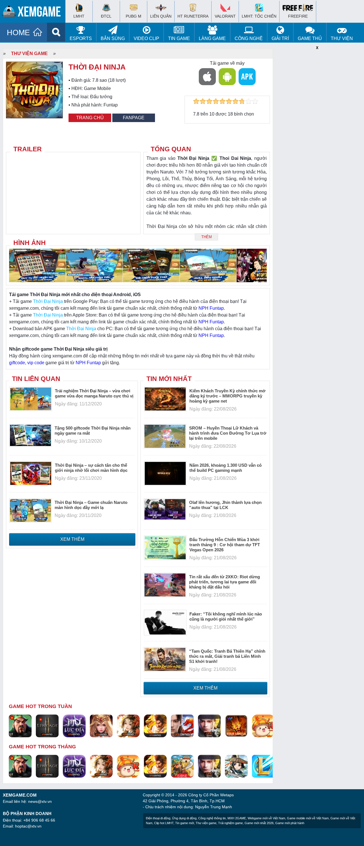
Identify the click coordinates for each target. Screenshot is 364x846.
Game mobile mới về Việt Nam (308, 818)
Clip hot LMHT (163, 823)
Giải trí (280, 38)
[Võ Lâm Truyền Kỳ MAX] (209, 725)
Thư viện (342, 38)
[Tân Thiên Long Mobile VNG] (155, 725)
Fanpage (133, 117)
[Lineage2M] (47, 725)
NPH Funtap (211, 308)
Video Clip (146, 38)
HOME (18, 32)
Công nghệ (249, 38)
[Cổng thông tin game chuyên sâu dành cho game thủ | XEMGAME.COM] (34, 12)
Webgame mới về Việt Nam (266, 818)
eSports (81, 38)
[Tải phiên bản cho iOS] (207, 76)
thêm (206, 237)
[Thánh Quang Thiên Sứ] (101, 725)
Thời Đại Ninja (48, 301)
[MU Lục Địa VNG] (74, 725)
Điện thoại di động (158, 818)
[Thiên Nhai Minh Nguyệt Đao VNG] (128, 725)
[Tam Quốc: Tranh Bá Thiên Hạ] (20, 725)
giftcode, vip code (26, 362)
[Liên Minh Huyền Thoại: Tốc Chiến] (263, 766)
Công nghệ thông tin (212, 818)
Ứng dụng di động (184, 818)
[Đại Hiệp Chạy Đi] (236, 766)
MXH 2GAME (237, 818)
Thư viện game (29, 53)
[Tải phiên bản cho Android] (227, 76)
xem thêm (72, 539)
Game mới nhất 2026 (259, 823)
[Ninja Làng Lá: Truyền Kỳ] (236, 725)
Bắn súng (113, 38)
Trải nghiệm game (230, 823)
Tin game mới (184, 823)
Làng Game (212, 38)
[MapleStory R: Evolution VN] (263, 725)
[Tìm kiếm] (56, 32)
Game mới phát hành (289, 823)
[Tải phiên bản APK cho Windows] (247, 76)
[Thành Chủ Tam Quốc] (182, 766)
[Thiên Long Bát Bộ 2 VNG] (182, 725)
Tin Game (179, 38)
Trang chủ (90, 117)
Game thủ (310, 38)
